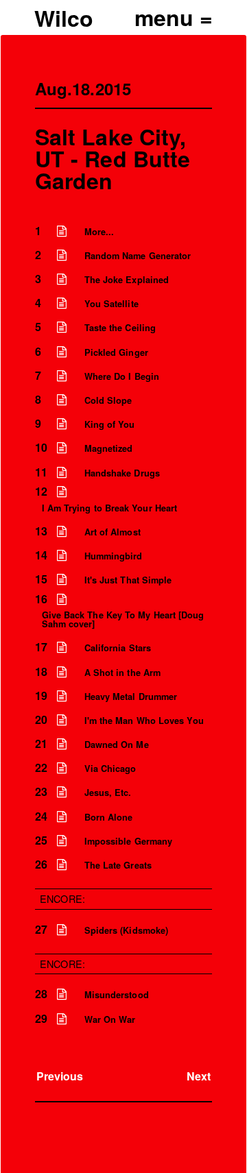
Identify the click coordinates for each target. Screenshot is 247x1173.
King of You (109, 424)
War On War (110, 1019)
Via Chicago (110, 768)
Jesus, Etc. (108, 792)
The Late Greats (118, 865)
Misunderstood (116, 995)
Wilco (63, 18)
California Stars (117, 648)
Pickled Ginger (116, 352)
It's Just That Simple (128, 580)
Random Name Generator (137, 256)
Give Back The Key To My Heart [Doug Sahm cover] (123, 619)
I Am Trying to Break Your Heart (109, 508)
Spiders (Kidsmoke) (126, 930)
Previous (60, 1076)
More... (99, 232)
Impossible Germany (128, 841)
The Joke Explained (126, 280)
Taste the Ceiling (120, 328)
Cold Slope (108, 400)
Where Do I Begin (121, 376)
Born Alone (108, 817)
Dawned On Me (116, 744)
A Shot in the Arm (122, 672)
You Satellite (111, 304)
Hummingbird (113, 556)
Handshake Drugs (122, 473)
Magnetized (108, 448)
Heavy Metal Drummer (131, 696)
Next (199, 1076)
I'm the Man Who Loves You (144, 720)
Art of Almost (112, 532)
